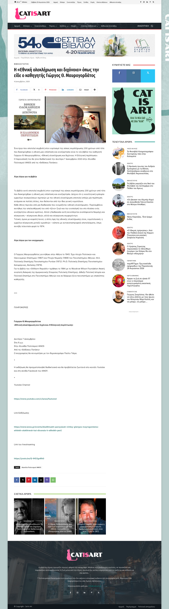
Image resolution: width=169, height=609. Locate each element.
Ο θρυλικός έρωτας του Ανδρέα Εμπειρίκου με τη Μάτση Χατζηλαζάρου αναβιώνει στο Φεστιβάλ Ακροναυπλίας (141, 170)
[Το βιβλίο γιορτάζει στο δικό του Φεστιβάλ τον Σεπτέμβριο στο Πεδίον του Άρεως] (118, 184)
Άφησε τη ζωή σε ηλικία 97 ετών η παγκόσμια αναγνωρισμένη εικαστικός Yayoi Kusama (139, 282)
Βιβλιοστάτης (41, 58)
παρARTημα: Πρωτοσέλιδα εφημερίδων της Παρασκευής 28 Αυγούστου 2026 (140, 266)
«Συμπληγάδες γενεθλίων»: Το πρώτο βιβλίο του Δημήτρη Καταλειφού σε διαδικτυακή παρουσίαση (29, 528)
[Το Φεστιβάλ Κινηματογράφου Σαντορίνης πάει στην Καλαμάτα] (118, 152)
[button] (146, 26)
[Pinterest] (150, 2)
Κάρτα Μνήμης (133, 275)
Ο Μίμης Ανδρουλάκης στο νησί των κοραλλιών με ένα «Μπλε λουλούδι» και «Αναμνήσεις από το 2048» (60, 528)
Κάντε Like (119, 70)
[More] (94, 89)
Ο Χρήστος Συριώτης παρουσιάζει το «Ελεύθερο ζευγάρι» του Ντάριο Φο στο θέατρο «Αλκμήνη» (139, 250)
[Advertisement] (106, 13)
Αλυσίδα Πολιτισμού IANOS (31, 467)
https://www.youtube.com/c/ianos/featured (35, 399)
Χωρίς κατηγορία (90, 521)
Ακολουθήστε (133, 70)
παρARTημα (131, 260)
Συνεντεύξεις (132, 291)
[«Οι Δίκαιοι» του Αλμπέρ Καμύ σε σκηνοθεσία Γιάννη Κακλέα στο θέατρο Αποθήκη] (118, 200)
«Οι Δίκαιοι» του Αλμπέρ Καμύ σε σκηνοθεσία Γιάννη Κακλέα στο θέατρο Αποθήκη (140, 202)
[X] (153, 2)
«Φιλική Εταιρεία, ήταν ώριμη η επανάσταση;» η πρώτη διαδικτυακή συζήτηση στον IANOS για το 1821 (90, 528)
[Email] (41, 480)
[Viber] (47, 480)
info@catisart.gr (94, 586)
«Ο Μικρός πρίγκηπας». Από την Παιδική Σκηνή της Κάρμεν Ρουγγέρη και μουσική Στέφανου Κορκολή (140, 234)
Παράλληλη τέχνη (27, 58)
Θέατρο (130, 163)
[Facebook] (140, 2)
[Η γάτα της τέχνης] (33, 13)
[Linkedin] (147, 2)
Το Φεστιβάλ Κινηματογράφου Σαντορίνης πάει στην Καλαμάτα (140, 153)
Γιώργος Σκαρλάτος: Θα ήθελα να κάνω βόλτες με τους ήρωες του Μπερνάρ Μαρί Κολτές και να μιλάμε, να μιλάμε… (140, 298)
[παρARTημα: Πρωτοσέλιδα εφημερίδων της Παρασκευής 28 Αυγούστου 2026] (118, 264)
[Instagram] (143, 2)
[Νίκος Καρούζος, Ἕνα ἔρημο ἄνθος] (118, 216)
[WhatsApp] (53, 480)
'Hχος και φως (132, 148)
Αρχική (16, 58)
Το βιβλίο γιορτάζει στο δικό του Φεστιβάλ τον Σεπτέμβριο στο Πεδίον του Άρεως (140, 185)
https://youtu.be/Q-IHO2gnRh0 (29, 458)
